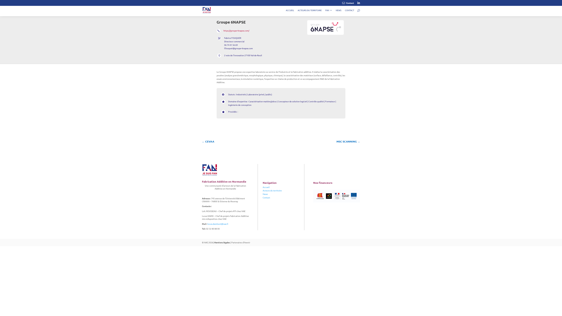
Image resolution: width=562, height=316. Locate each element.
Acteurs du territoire (310, 10)
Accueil (290, 10)
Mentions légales (222, 242)
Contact (349, 10)
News (338, 10)
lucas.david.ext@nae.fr (218, 224)
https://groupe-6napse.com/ (236, 30)
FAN (327, 10)
